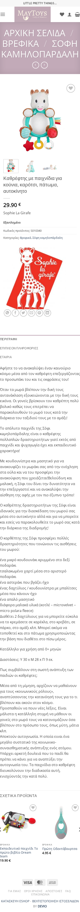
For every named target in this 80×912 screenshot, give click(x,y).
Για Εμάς (14, 891)
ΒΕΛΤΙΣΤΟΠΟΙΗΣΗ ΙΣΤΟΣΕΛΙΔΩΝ (55, 901)
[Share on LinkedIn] (47, 313)
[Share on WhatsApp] (7, 313)
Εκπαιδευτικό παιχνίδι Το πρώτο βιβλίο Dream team (19, 852)
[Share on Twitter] (23, 313)
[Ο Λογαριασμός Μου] (69, 14)
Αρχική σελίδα (34, 33)
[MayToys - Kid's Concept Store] (32, 14)
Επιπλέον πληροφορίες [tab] (19, 348)
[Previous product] (44, 65)
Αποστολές (54, 891)
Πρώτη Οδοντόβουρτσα (59, 849)
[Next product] (35, 65)
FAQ (68, 891)
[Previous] (10, 119)
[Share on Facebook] (15, 313)
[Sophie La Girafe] (34, 278)
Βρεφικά (20, 43)
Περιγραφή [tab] (8, 339)
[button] (2, 14)
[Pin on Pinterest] (39, 313)
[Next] (70, 119)
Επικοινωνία (40, 894)
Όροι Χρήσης (33, 891)
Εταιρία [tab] (6, 357)
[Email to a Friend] (31, 313)
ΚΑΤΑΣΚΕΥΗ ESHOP (15, 901)
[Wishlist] (62, 14)
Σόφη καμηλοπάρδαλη (40, 48)
